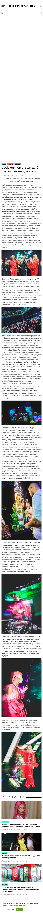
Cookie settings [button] (8, 909)
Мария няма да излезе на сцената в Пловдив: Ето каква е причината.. (21, 857)
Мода (4, 164)
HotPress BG (22, 6)
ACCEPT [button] (19, 909)
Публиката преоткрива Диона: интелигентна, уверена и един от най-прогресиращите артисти (21, 825)
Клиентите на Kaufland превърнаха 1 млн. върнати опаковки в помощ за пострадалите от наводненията (20, 889)
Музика (4, 853)
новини (10, 164)
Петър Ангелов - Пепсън (19, 176)
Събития (17, 164)
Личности (5, 821)
